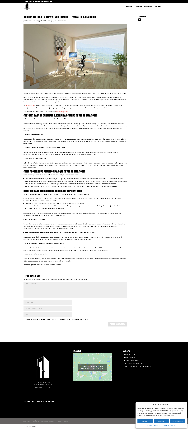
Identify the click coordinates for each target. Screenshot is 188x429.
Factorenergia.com (62, 111)
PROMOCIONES (129, 7)
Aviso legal (173, 425)
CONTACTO (158, 7)
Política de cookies (151, 425)
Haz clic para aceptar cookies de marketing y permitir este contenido (92, 367)
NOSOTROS (139, 7)
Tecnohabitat (29, 105)
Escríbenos (36, 421)
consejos (50, 21)
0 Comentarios (62, 21)
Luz (55, 21)
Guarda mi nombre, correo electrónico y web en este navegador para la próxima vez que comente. (57, 319)
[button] (184, 404)
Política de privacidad (163, 425)
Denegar (161, 421)
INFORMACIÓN (148, 7)
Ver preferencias (177, 421)
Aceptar (145, 421)
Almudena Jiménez (32, 21)
